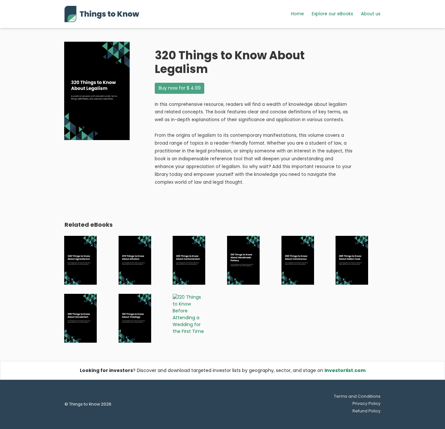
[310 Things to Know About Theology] (135, 318)
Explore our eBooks (332, 14)
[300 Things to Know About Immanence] (297, 260)
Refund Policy (366, 411)
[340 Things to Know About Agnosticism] (80, 260)
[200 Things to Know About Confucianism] (189, 260)
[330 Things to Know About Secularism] (80, 318)
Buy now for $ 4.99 (180, 88)
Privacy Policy (366, 403)
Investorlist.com (345, 370)
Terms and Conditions (357, 396)
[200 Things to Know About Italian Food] (352, 260)
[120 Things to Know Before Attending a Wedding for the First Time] (189, 314)
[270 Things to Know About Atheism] (135, 260)
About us (370, 14)
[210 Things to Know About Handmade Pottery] (243, 260)
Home (297, 14)
